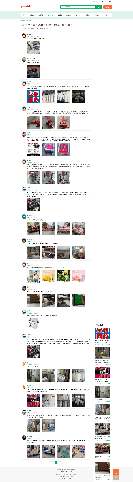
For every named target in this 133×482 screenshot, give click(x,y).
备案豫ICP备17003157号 (66, 472)
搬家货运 (60, 15)
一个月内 (46, 28)
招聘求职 (32, 15)
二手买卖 (50, 15)
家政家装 (68, 15)
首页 (24, 15)
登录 (96, 1)
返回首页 (23, 20)
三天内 (37, 28)
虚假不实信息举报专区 (66, 478)
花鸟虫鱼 (96, 15)
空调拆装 (87, 15)
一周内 (41, 28)
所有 (29, 28)
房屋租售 (41, 15)
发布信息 (108, 7)
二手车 (78, 15)
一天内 (32, 28)
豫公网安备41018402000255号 (66, 476)
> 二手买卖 (28, 20)
